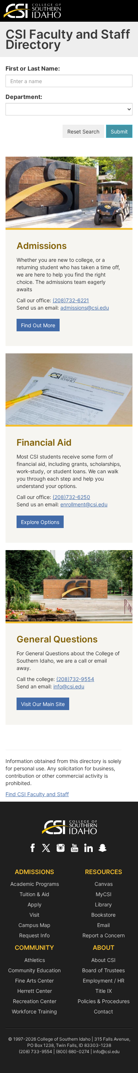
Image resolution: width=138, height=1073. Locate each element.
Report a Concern (103, 935)
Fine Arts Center (34, 980)
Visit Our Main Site (43, 704)
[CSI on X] (46, 847)
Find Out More (38, 325)
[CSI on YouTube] (74, 847)
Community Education (34, 970)
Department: (24, 96)
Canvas (104, 884)
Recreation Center (34, 1001)
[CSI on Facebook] (32, 847)
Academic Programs (34, 884)
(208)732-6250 (71, 497)
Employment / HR (103, 980)
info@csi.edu (68, 686)
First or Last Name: (33, 68)
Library (103, 904)
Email (103, 925)
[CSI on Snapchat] (102, 847)
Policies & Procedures (104, 1001)
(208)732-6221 (71, 300)
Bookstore (103, 915)
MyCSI (104, 894)
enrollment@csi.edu (83, 504)
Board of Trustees (103, 970)
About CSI (103, 960)
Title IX (103, 991)
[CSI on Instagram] (60, 847)
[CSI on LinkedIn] (88, 847)
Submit (119, 131)
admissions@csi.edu (84, 307)
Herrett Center (34, 991)
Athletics (34, 960)
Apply (35, 904)
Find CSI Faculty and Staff (37, 794)
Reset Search (83, 131)
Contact (103, 1011)
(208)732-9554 (75, 679)
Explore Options (40, 522)
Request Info (34, 935)
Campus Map (34, 925)
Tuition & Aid (34, 894)
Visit (34, 915)
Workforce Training (34, 1011)
